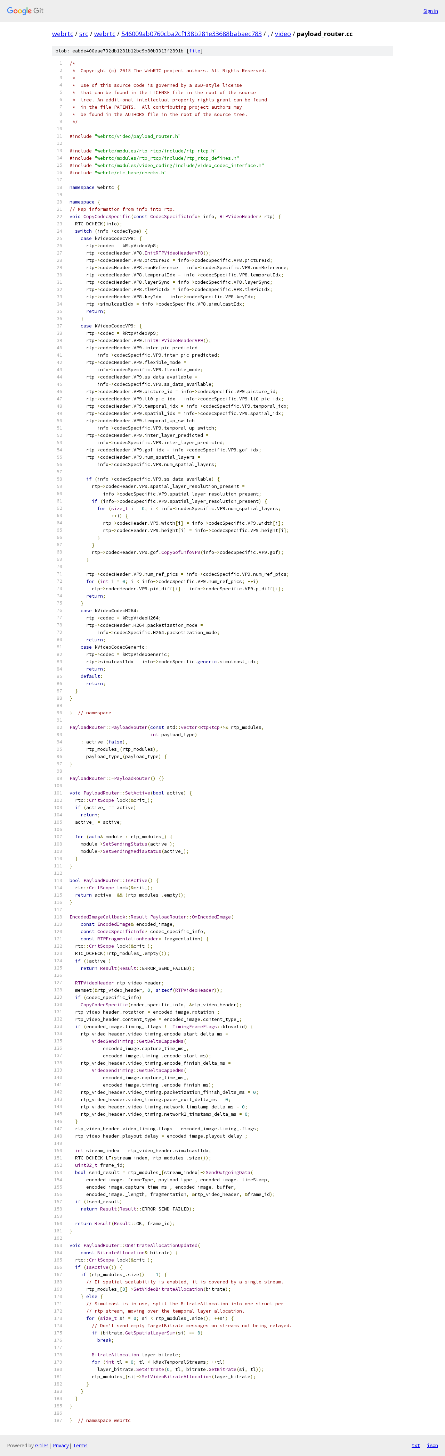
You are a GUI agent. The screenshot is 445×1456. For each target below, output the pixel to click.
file (194, 51)
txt (416, 1445)
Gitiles (42, 1445)
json (432, 1445)
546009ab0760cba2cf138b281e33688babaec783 (191, 34)
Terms (80, 1445)
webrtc (62, 34)
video (283, 34)
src (83, 34)
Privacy (61, 1445)
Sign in (430, 11)
